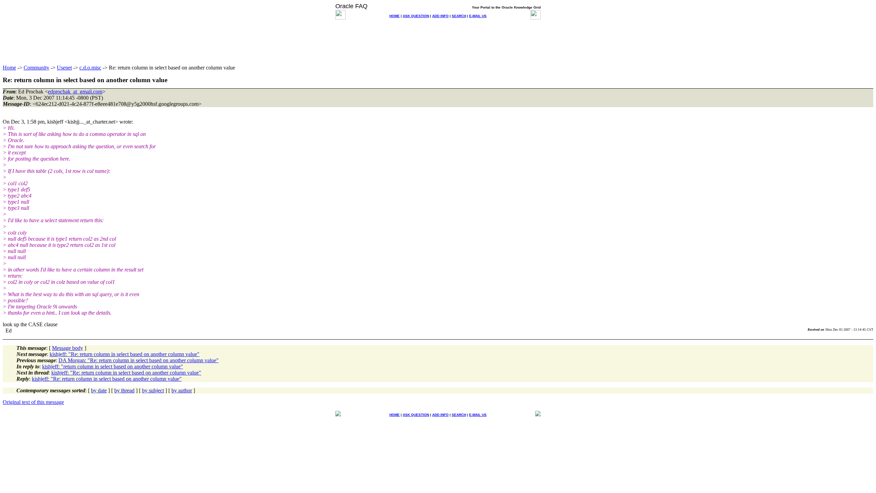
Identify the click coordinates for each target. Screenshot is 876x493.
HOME (394, 16)
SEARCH (459, 16)
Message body (67, 348)
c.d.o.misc (90, 68)
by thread (124, 390)
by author (181, 390)
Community (36, 68)
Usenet (64, 68)
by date (99, 390)
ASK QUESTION (416, 16)
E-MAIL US (478, 16)
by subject (153, 390)
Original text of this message (33, 402)
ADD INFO (440, 16)
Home (9, 68)
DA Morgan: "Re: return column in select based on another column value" (139, 360)
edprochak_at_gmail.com (75, 91)
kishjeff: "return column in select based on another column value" (112, 366)
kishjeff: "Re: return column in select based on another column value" (124, 354)
